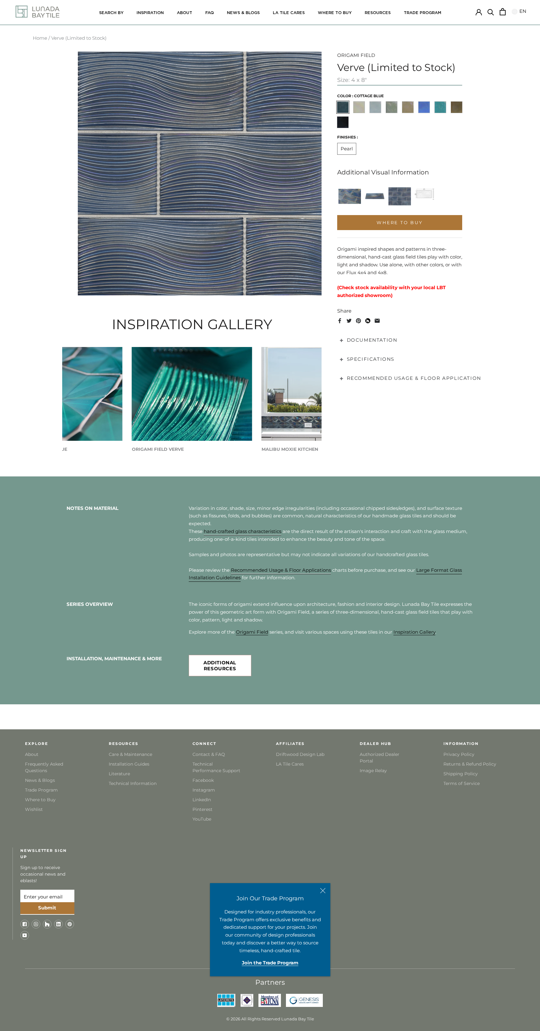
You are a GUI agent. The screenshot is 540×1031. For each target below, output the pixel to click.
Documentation (372, 340)
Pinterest (202, 809)
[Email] (377, 320)
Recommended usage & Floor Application (414, 378)
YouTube (201, 819)
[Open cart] (503, 11)
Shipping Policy (460, 774)
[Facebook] (339, 320)
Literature (119, 774)
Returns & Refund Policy (469, 764)
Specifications (370, 359)
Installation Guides (129, 764)
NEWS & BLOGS (243, 13)
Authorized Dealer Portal (379, 758)
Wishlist (34, 809)
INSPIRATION (150, 13)
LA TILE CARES (289, 13)
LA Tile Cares (290, 764)
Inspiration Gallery (414, 632)
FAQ (209, 13)
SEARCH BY (111, 13)
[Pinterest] (358, 320)
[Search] (491, 11)
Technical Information (133, 783)
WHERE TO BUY (335, 13)
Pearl (347, 149)
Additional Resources (219, 665)
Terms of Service (461, 783)
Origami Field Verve (158, 449)
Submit (47, 908)
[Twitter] (349, 320)
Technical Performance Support (216, 767)
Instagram (203, 790)
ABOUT (184, 13)
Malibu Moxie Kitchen (290, 449)
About (31, 754)
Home (40, 38)
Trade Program (422, 13)
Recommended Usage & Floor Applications (281, 570)
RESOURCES (378, 13)
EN (521, 11)
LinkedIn (201, 799)
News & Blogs (40, 780)
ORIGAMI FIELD (356, 55)
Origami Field (252, 632)
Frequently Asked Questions (44, 767)
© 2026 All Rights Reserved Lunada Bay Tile (270, 1018)
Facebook (203, 780)
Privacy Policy (458, 754)
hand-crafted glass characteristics (242, 531)
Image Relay (373, 770)
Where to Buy (40, 799)
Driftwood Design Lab (300, 754)
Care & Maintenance (130, 754)
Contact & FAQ (208, 754)
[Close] (323, 890)
